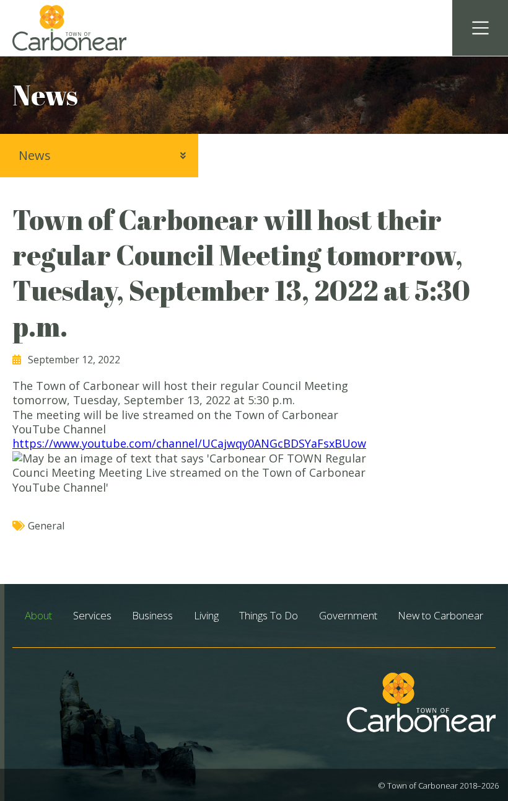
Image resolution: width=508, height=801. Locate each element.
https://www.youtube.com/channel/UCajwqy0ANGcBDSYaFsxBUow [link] (189, 443)
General (46, 526)
